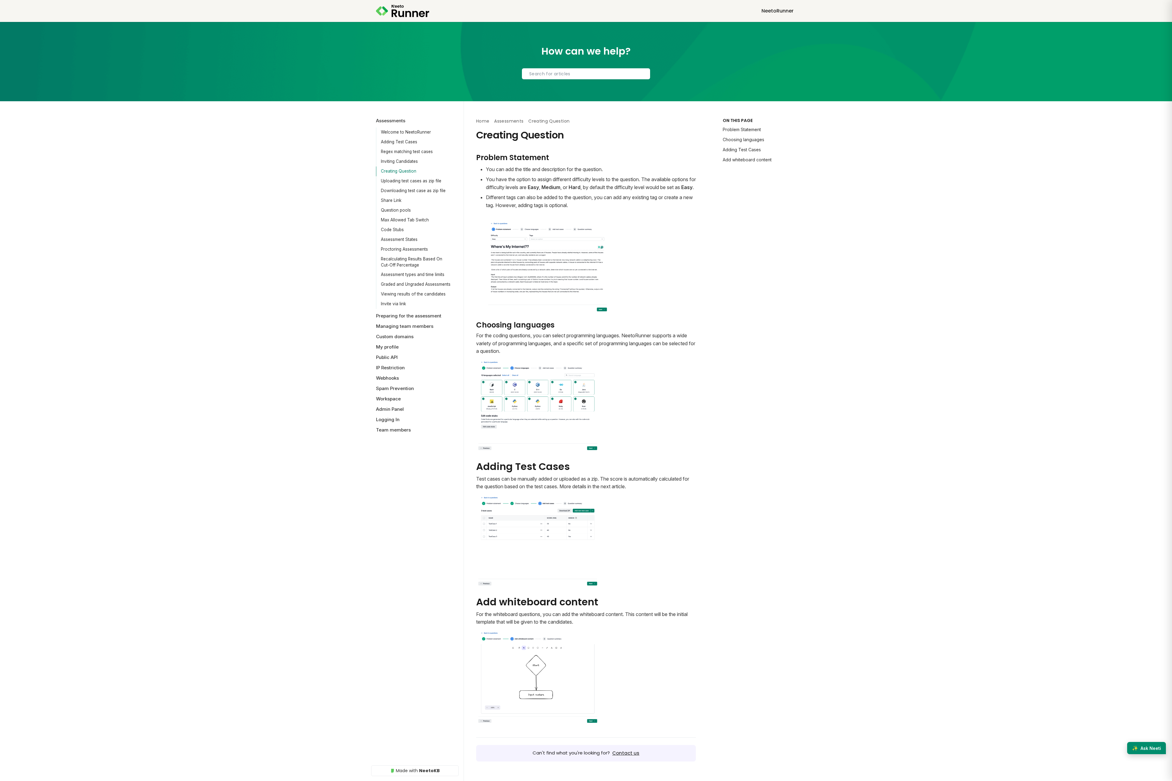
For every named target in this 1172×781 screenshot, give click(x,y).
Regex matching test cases (407, 151)
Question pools (396, 210)
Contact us (625, 753)
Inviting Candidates (399, 161)
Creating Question (398, 171)
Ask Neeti (1146, 748)
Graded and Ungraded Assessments (415, 284)
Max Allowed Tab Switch (405, 219)
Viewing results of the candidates (413, 294)
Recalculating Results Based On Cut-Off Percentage (411, 261)
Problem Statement (742, 129)
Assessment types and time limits (412, 274)
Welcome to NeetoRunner (406, 132)
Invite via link (393, 303)
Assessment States (399, 239)
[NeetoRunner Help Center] (402, 11)
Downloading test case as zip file (413, 190)
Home (482, 121)
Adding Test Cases (399, 141)
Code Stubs (392, 229)
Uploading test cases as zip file (411, 180)
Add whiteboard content (747, 159)
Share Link (391, 200)
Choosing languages (743, 139)
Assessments (508, 121)
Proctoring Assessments (404, 249)
